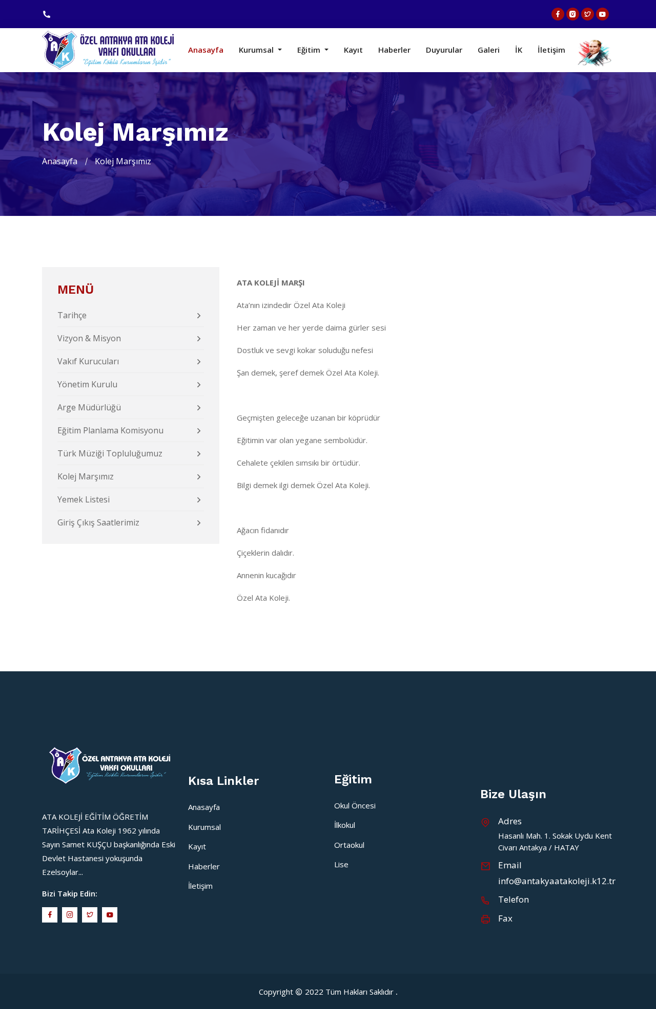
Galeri (489, 50)
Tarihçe (72, 315)
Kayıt (353, 50)
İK (518, 50)
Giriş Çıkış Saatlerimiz (98, 522)
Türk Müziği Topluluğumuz (109, 453)
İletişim (551, 50)
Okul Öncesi (355, 805)
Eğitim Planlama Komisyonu (110, 430)
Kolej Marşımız (85, 476)
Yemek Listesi (83, 499)
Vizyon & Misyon (89, 338)
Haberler (394, 50)
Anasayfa (205, 50)
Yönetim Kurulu (87, 384)
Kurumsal (257, 50)
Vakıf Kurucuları (88, 361)
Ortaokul (349, 845)
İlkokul (344, 825)
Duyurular (444, 50)
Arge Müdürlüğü (89, 407)
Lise (341, 864)
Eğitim (309, 50)
